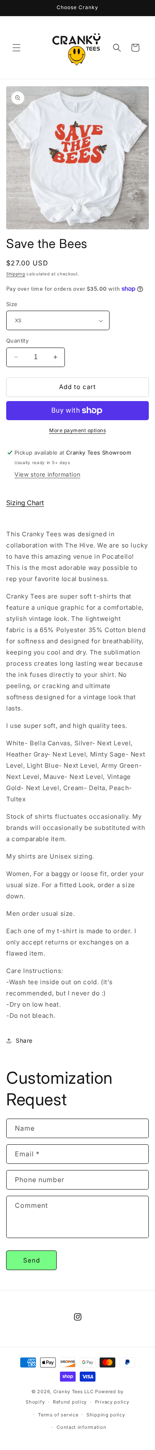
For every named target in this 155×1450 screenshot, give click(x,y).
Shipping (15, 273)
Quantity (17, 340)
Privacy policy (112, 1402)
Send (31, 1260)
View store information (47, 474)
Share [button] (24, 1040)
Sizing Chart (25, 503)
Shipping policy (105, 1415)
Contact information (81, 1427)
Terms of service (58, 1415)
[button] (16, 48)
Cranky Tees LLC (73, 1391)
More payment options (77, 430)
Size (12, 304)
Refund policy (70, 1402)
